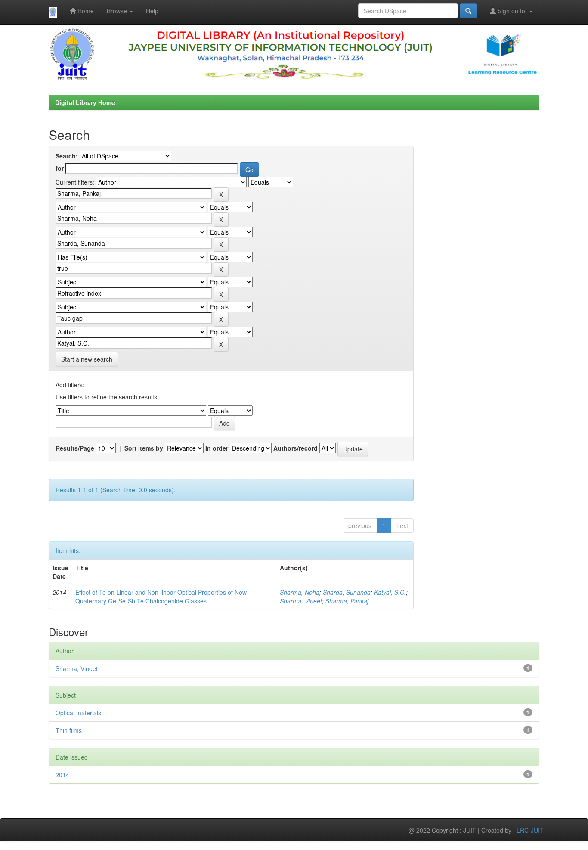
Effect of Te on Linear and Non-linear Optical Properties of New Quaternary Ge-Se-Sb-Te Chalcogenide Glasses (161, 596)
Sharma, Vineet (301, 601)
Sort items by (143, 448)
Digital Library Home (85, 102)
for (60, 168)
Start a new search (86, 359)
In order (216, 448)
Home (85, 10)
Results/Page (75, 448)
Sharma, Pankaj (346, 601)
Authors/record (295, 448)
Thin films (69, 730)
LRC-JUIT (530, 830)
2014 (62, 774)
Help (152, 10)
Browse (118, 10)
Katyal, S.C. (390, 592)
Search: (67, 155)
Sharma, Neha (299, 592)
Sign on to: (512, 10)
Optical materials (78, 712)
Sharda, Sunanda (347, 592)
